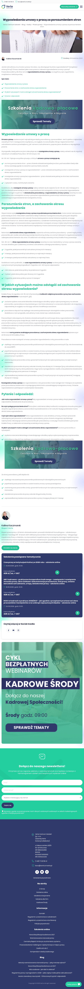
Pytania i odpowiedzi (12, 96)
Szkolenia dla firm (42, 899)
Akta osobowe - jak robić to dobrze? (42, 969)
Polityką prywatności (16, 813)
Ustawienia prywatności (42, 878)
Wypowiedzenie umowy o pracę (16, 84)
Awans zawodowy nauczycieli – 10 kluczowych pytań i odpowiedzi (42, 976)
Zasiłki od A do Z (42, 948)
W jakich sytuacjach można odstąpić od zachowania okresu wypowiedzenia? (33, 92)
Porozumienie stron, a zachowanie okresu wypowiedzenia (25, 88)
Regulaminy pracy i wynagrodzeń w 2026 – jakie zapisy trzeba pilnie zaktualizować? (42, 973)
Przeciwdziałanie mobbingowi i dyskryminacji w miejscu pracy (42, 945)
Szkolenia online (42, 892)
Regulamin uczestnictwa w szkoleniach (42, 917)
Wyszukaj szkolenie (68, 7)
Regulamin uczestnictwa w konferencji (42, 920)
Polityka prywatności (42, 924)
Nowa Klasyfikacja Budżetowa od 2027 (42, 966)
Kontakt (42, 913)
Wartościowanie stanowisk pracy (42, 938)
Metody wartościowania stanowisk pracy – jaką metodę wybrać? (42, 963)
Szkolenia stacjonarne (42, 896)
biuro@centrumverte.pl (24, 2)
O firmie (42, 889)
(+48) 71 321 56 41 (9, 2)
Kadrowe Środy (42, 902)
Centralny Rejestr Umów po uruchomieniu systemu (42, 941)
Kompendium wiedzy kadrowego (42, 952)
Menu (81, 7)
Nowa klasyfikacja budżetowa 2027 (42, 935)
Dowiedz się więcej (10, 548)
